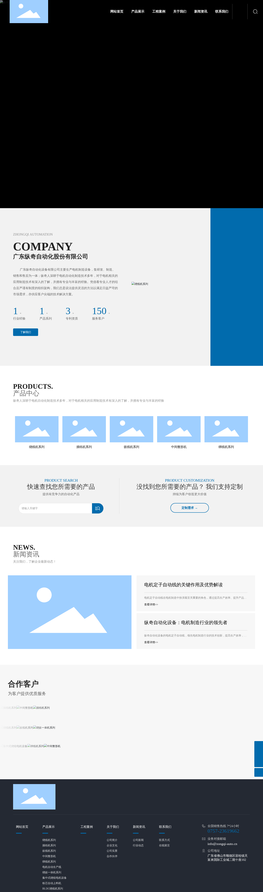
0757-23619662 (223, 837)
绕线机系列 (36, 447)
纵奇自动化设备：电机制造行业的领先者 (185, 628)
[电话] (258, 745)
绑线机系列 (226, 447)
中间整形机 (179, 447)
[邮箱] (258, 754)
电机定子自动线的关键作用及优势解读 (183, 590)
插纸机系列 (84, 447)
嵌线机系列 (131, 447)
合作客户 (23, 689)
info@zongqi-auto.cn (222, 850)
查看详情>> (151, 610)
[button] (128, 455)
